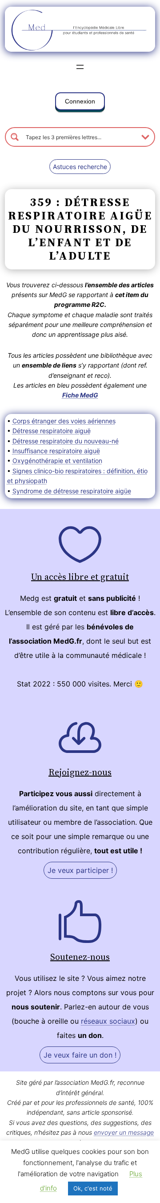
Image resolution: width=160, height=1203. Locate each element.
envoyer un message (124, 1132)
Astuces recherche (80, 166)
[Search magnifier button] (14, 137)
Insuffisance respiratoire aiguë (56, 451)
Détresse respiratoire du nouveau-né (65, 441)
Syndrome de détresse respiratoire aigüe (71, 491)
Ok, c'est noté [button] (92, 1188)
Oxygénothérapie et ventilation (57, 460)
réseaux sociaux (108, 1021)
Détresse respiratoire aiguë (51, 430)
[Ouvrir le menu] (80, 67)
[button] (80, 103)
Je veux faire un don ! (80, 1054)
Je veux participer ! (80, 870)
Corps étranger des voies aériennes (64, 421)
